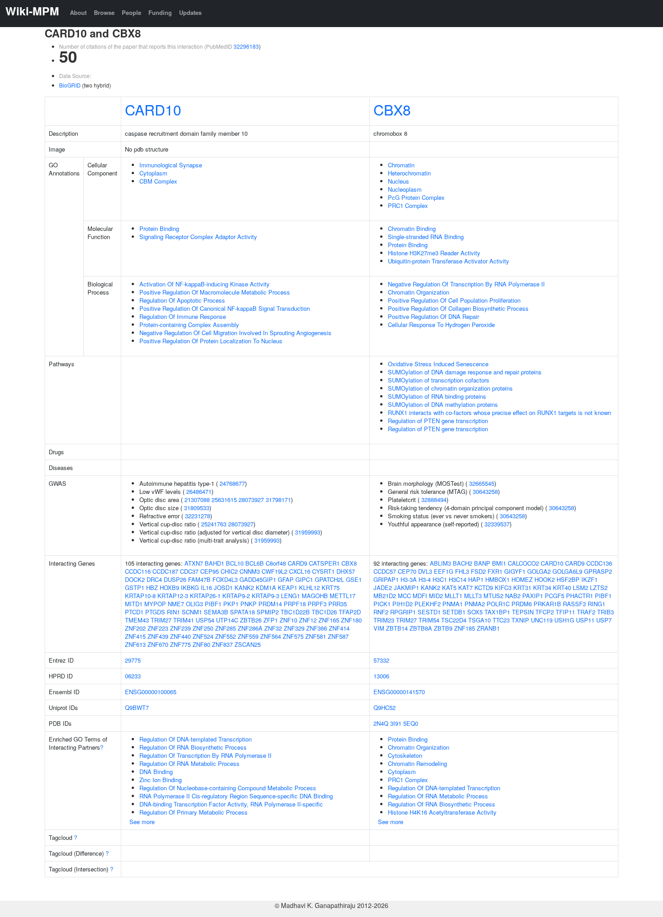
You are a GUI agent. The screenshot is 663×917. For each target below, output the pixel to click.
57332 (381, 660)
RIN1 (173, 612)
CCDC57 (384, 571)
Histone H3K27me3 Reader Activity (434, 253)
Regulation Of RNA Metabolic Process (189, 763)
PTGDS (155, 612)
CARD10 (153, 109)
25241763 (213, 524)
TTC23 (501, 620)
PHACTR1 (579, 595)
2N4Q (380, 723)
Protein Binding (159, 228)
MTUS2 (493, 595)
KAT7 (465, 587)
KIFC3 (503, 587)
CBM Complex (158, 181)
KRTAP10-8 (140, 595)
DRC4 (154, 579)
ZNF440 (180, 636)
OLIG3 (194, 603)
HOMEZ (522, 579)
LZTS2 (599, 587)
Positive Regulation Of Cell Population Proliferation (454, 300)
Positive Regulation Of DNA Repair (433, 316)
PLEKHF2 (427, 603)
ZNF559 (248, 636)
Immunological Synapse (170, 165)
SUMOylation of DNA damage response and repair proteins (465, 372)
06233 (133, 676)
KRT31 (522, 587)
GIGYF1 (514, 571)
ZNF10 (288, 620)
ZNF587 (338, 636)
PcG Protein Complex (416, 197)
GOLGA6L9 (567, 571)
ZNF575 (293, 636)
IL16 (206, 587)
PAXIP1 (532, 595)
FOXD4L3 (225, 579)
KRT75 (331, 587)
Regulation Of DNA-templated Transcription (195, 739)
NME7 (176, 603)
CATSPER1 (324, 563)
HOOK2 (544, 579)
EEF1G (443, 571)
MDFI (420, 595)
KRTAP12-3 (172, 595)
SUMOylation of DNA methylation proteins (443, 404)
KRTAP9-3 (265, 595)
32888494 (434, 499)
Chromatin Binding (412, 228)
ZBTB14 (397, 628)
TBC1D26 (324, 612)
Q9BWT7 (137, 707)
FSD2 (478, 571)
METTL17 (342, 595)
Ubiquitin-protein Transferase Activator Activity (448, 261)
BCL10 (235, 563)
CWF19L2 (274, 571)
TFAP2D (350, 612)
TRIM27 (161, 620)
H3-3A (409, 579)
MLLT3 (473, 595)
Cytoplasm (153, 173)
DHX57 (345, 571)
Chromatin (401, 165)
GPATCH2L (329, 579)
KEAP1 (287, 587)
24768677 (232, 483)
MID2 (436, 595)
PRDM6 (521, 603)
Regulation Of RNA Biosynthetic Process (193, 747)
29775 (133, 660)
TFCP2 (544, 612)
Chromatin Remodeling (417, 763)
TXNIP (520, 620)
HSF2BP (568, 579)
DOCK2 (135, 579)
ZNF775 (180, 644)
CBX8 (392, 109)
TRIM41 (183, 620)
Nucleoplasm (405, 189)
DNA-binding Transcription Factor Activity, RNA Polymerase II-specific (231, 804)
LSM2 (580, 587)
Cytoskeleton (405, 755)
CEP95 (209, 571)
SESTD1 (429, 612)
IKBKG (190, 587)
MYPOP (155, 603)
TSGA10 (479, 620)
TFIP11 (565, 612)
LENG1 (290, 595)
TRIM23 (383, 620)
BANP (482, 563)
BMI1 (499, 563)
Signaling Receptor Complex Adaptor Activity (198, 236)
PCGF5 (554, 595)
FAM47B (199, 579)
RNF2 (380, 612)
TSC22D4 (453, 620)
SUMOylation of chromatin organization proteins (450, 388)
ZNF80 (201, 644)
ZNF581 (315, 636)
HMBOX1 (497, 579)
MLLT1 (453, 595)
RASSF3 (574, 603)
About (78, 12)
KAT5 (449, 587)
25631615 (224, 499)
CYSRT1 (323, 571)
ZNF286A (250, 628)
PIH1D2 (402, 603)
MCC (404, 595)
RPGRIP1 (403, 612)
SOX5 (475, 612)
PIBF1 (213, 603)
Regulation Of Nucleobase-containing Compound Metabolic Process (227, 787)
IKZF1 (589, 579)
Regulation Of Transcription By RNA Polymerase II (205, 755)
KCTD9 (483, 587)
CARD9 (297, 563)
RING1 (596, 603)
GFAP (286, 579)
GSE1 (354, 579)
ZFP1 (270, 620)
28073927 (251, 499)
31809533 (196, 507)
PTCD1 (134, 612)
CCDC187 (165, 571)
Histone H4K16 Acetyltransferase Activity (442, 812)
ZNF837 (222, 644)
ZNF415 (135, 636)
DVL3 (425, 571)
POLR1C (498, 603)
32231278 (197, 515)
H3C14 (457, 579)
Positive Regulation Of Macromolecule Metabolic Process (214, 292)
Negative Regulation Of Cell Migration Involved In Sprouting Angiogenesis (235, 332)
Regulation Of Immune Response (182, 316)
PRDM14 (270, 603)
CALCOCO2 (523, 563)
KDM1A (266, 587)
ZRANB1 (488, 628)
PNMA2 (475, 603)
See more (142, 821)
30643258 (485, 491)
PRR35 (337, 603)
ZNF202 (135, 628)
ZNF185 (464, 628)
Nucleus (398, 181)
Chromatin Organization (418, 292)
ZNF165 (328, 620)
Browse (104, 12)
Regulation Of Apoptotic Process (182, 300)
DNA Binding (156, 771)
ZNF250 (203, 628)
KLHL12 (309, 587)
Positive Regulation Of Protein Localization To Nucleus (210, 340)
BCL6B (254, 563)
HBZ (152, 587)
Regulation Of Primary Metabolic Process (193, 812)
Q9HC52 (384, 707)
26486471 (199, 491)
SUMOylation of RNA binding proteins (437, 396)
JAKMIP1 (406, 587)
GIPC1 (304, 579)
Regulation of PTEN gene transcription (438, 420)
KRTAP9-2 (236, 595)
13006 (381, 676)
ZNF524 (203, 636)
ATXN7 (193, 563)
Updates (190, 12)
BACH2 (462, 563)
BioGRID (70, 85)
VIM (378, 628)
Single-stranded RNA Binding (426, 236)
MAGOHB (315, 595)
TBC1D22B (295, 612)
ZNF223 (157, 628)
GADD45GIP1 (257, 579)
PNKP (248, 603)
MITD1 (134, 603)
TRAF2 (586, 612)
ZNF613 (135, 644)
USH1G (564, 620)
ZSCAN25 (248, 644)
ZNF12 (308, 620)
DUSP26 (175, 579)
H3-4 (425, 579)
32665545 (481, 483)
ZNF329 (294, 628)
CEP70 (407, 571)
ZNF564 (270, 636)
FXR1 (495, 571)
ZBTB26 (251, 620)
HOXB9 (169, 587)
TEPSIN (523, 612)
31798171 (278, 499)
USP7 (604, 620)
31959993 (307, 532)
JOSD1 (223, 587)
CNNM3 (249, 571)
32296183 (246, 46)
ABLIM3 (440, 563)
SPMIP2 (268, 612)
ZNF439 (157, 636)
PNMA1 (452, 603)
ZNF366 (316, 628)
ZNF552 (225, 636)
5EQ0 (410, 723)
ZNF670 (157, 644)
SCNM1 (192, 612)
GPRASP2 (598, 571)
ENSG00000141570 (399, 691)
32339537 (497, 524)
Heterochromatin (409, 173)
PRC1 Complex (408, 205)
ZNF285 (225, 628)
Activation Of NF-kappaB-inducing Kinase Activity (204, 284)
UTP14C (227, 620)
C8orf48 (276, 563)
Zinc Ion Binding (160, 779)
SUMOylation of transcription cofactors (438, 380)
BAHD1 (214, 563)
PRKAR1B (547, 603)
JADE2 (382, 587)
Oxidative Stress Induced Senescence (438, 363)
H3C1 (440, 579)
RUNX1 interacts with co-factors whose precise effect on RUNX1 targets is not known (499, 412)
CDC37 (189, 571)
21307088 (197, 499)
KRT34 (542, 587)
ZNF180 (351, 620)
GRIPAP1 (386, 579)
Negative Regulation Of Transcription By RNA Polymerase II (466, 284)
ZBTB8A (421, 628)
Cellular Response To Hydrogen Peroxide (441, 324)
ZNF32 (273, 628)
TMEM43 (137, 620)
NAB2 (512, 595)
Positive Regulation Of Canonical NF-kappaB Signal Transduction (224, 308)
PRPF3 (317, 603)
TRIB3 (605, 612)
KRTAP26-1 (205, 595)
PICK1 (382, 603)
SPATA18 (242, 612)
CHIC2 (229, 571)
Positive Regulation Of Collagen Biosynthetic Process (458, 308)
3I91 (395, 723)
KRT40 (562, 587)
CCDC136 (599, 563)
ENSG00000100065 (150, 691)
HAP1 (475, 579)
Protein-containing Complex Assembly (189, 324)
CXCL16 (299, 571)
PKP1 (231, 603)
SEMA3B (216, 612)
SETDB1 (453, 612)
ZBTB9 (443, 628)
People (131, 12)
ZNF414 (339, 628)
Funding (160, 12)
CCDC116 (138, 571)
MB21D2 (384, 595)
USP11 (585, 620)
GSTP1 (134, 587)
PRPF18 (295, 603)
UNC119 (541, 620)
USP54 (205, 620)
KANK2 (244, 587)
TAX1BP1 (497, 612)
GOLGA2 (539, 571)
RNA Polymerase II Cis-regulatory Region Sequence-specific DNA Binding (236, 796)
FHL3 (462, 571)
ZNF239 (180, 628)
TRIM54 (429, 620)
